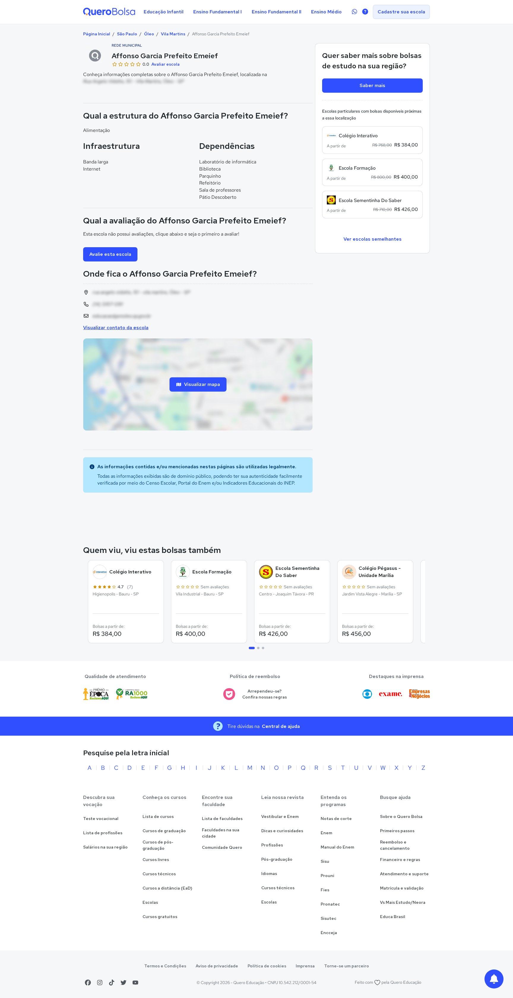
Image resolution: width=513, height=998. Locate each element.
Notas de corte (336, 818)
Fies (325, 890)
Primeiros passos (397, 830)
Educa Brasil (392, 916)
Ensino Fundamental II (276, 12)
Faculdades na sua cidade (220, 833)
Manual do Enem (337, 847)
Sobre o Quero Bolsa (401, 816)
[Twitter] (123, 982)
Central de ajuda (281, 726)
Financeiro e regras (400, 859)
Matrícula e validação (402, 888)
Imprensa (305, 966)
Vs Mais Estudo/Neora (402, 902)
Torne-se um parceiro (346, 966)
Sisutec (328, 918)
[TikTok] (111, 982)
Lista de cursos (158, 816)
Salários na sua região (105, 847)
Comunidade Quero (222, 847)
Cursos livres (155, 859)
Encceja (329, 932)
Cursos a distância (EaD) (167, 888)
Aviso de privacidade (217, 966)
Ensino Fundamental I (217, 12)
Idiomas (269, 873)
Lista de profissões (102, 832)
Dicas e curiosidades (282, 830)
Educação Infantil (163, 12)
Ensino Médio (326, 12)
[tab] (252, 648)
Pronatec (330, 904)
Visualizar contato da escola (115, 327)
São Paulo (127, 34)
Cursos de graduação (164, 830)
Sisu (325, 861)
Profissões (272, 845)
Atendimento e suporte (404, 873)
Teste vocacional (100, 818)
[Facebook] (88, 982)
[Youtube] (135, 982)
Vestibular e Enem (280, 816)
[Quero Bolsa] (109, 12)
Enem (326, 832)
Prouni (327, 875)
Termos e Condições (165, 966)
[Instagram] (99, 982)
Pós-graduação (276, 859)
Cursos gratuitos (159, 916)
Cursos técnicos (159, 873)
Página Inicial (96, 34)
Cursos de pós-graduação (157, 845)
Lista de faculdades (222, 818)
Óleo (149, 34)
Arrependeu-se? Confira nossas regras (264, 694)
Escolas (150, 902)
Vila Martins (173, 34)
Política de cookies (267, 966)
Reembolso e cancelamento (395, 845)
